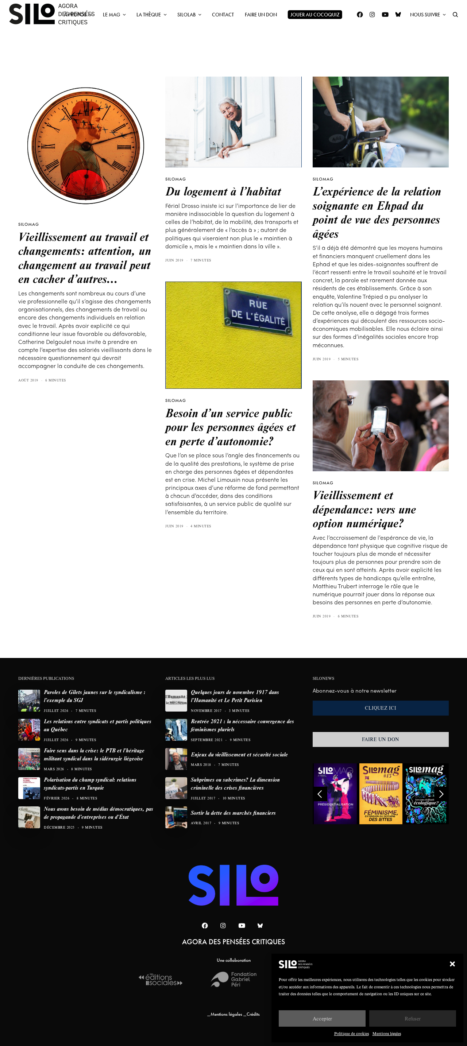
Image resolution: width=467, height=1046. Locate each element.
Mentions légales (387, 1033)
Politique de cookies (351, 1033)
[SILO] (55, 15)
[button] (452, 964)
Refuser (413, 1018)
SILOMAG (28, 224)
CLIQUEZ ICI (380, 708)
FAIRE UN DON (380, 739)
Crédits (253, 1014)
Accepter (322, 1018)
